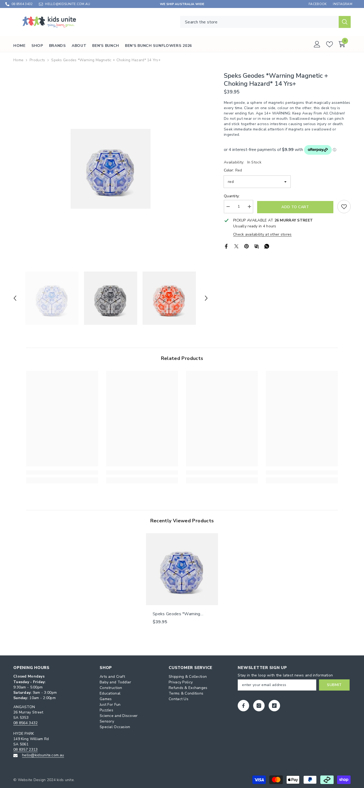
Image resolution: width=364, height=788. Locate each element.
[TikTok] (274, 705)
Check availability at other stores (262, 234)
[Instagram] (259, 705)
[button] (15, 298)
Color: (233, 170)
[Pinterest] (246, 245)
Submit (334, 684)
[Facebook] (226, 245)
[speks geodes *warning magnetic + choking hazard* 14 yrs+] (182, 569)
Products (37, 60)
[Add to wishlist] (344, 206)
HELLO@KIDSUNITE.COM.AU (67, 4)
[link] (62, 472)
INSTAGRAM (342, 4)
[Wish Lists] (329, 44)
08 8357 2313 (25, 749)
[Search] (265, 22)
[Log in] (317, 44)
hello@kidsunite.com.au (43, 755)
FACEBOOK (317, 4)
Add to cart (295, 207)
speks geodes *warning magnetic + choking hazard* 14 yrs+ (180, 614)
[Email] (256, 245)
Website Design (32, 779)
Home (18, 60)
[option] (110, 169)
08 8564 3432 (22, 4)
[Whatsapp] (266, 245)
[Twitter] (236, 245)
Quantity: (232, 196)
